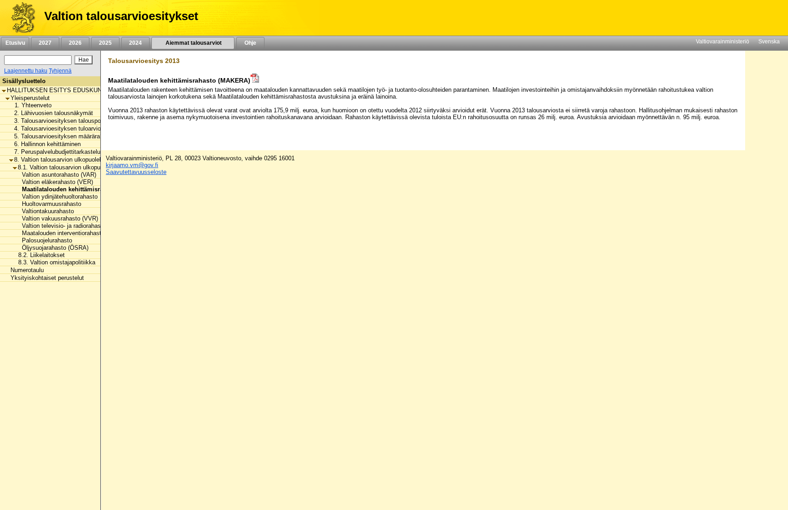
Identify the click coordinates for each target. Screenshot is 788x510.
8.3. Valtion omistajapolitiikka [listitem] (54, 262)
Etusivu (15, 43)
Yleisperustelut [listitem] (30, 98)
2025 (105, 43)
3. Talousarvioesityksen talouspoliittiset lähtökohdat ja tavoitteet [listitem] (98, 120)
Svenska (769, 41)
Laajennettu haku (25, 71)
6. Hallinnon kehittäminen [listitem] (47, 144)
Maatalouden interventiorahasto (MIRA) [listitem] (70, 233)
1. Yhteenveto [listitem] (30, 105)
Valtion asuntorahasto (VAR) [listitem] (56, 174)
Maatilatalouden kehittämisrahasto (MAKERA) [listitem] (83, 189)
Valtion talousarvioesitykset (121, 16)
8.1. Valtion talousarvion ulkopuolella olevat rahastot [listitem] (86, 167)
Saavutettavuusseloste (136, 171)
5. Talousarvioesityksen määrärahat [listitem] (61, 136)
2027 (45, 43)
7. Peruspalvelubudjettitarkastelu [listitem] (57, 151)
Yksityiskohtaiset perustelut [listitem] (47, 277)
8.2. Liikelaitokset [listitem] (39, 255)
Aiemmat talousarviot (193, 43)
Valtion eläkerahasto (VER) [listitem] (54, 182)
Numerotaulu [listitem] (27, 270)
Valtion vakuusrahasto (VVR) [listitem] (57, 218)
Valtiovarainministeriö (722, 41)
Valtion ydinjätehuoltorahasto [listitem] (57, 196)
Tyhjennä (60, 71)
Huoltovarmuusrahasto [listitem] (48, 203)
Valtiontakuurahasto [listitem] (45, 211)
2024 (135, 43)
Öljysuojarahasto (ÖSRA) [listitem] (52, 247)
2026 (75, 43)
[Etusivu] (20, 18)
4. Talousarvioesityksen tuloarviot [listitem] (58, 128)
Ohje (250, 43)
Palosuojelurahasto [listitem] (44, 240)
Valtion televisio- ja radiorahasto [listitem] (61, 225)
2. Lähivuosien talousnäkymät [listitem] (53, 113)
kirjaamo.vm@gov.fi (132, 165)
